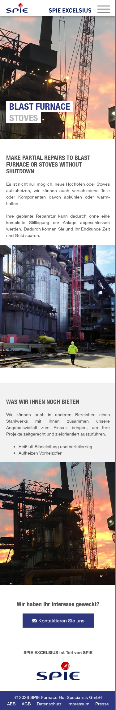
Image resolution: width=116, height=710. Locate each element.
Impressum (78, 703)
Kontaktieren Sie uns (61, 620)
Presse (102, 703)
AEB (11, 703)
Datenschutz (49, 703)
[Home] (17, 8)
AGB (26, 703)
